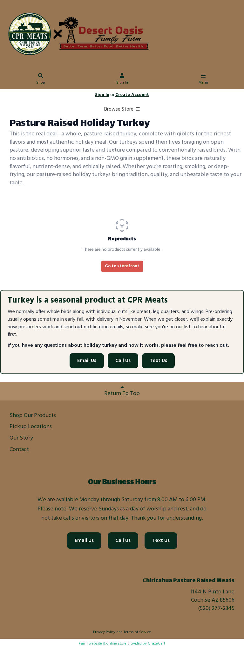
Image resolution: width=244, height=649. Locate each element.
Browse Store (119, 109)
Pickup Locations (31, 426)
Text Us (158, 361)
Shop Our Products (33, 415)
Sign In (122, 82)
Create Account (132, 95)
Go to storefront (122, 266)
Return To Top (122, 393)
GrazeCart (156, 643)
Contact (19, 449)
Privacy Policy (104, 632)
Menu (203, 82)
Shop (40, 82)
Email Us (86, 361)
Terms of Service (137, 632)
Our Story (21, 438)
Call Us (123, 361)
